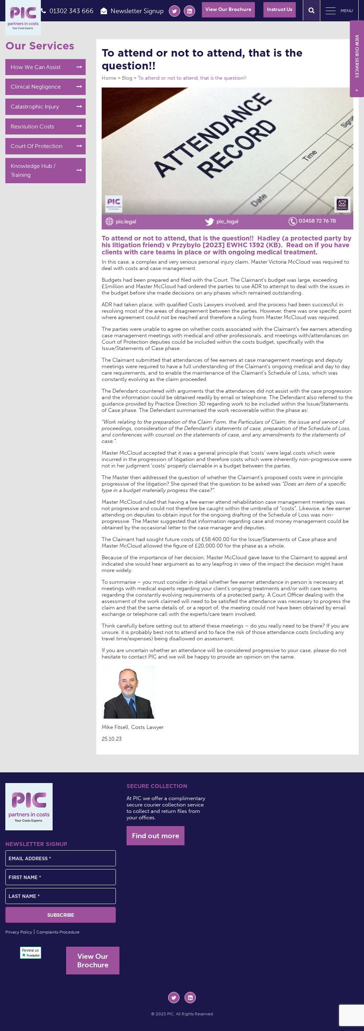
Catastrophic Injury (35, 106)
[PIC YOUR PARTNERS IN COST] (29, 806)
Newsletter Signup (137, 11)
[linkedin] (189, 11)
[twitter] (174, 11)
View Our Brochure (228, 9)
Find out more (155, 835)
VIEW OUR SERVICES (356, 63)
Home (109, 78)
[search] (311, 10)
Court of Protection (36, 146)
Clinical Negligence (36, 86)
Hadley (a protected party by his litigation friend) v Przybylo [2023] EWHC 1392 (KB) (227, 242)
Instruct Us (279, 9)
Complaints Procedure (58, 932)
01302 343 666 (71, 11)
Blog (127, 78)
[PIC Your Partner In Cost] (23, 18)
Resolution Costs (32, 126)
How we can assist (35, 67)
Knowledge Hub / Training (33, 171)
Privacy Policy (18, 932)
